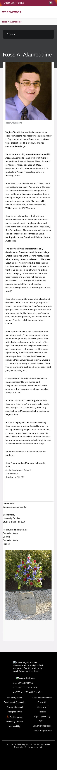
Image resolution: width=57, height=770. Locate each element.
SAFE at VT (42, 707)
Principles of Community (15, 702)
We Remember (16, 717)
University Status (14, 698)
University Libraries (14, 721)
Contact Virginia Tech (28, 692)
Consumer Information (42, 698)
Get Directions (24, 683)
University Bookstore (42, 726)
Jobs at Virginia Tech (42, 730)
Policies (42, 712)
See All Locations (26, 687)
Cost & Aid (42, 702)
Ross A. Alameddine (11, 22)
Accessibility (14, 726)
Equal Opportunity (42, 716)
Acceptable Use (15, 712)
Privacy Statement (15, 707)
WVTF (42, 721)
